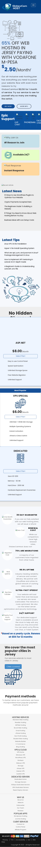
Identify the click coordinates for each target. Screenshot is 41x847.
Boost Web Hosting (20, 728)
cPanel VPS (20, 768)
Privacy (5, 840)
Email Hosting (20, 731)
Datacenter (20, 805)
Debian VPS (20, 771)
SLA (29, 840)
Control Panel (20, 827)
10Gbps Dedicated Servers (20, 785)
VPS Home (20, 752)
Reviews (20, 811)
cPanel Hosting (20, 733)
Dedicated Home (20, 779)
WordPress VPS (20, 758)
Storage (20, 766)
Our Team (20, 808)
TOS (12, 840)
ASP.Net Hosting (20, 725)
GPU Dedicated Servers (20, 787)
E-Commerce (20, 744)
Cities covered (13, 666)
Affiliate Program (20, 830)
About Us (20, 800)
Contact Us (20, 824)
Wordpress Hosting (20, 816)
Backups (20, 760)
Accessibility (20, 840)
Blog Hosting (20, 747)
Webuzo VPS (20, 763)
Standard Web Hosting (20, 720)
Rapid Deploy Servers (20, 790)
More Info (24, 106)
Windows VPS (20, 755)
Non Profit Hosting (21, 736)
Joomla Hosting (20, 819)
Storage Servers (20, 782)
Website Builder (20, 741)
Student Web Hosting (20, 739)
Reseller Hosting (20, 722)
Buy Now (8, 106)
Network (20, 803)
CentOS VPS (20, 774)
